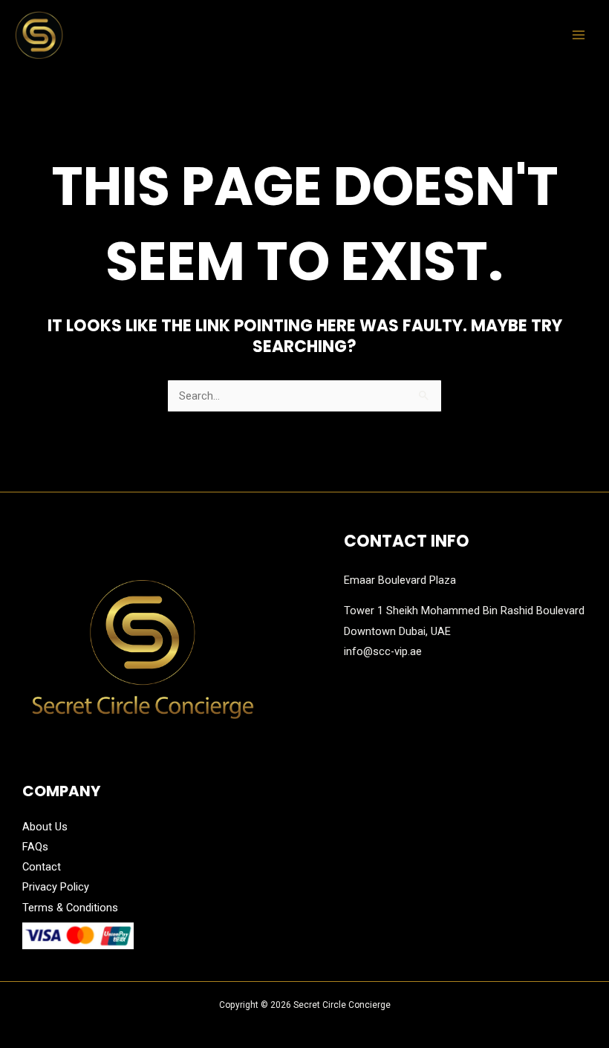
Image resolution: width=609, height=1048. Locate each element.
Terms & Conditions (70, 907)
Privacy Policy (55, 887)
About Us (45, 826)
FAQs (35, 846)
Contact (41, 866)
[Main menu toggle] (578, 35)
